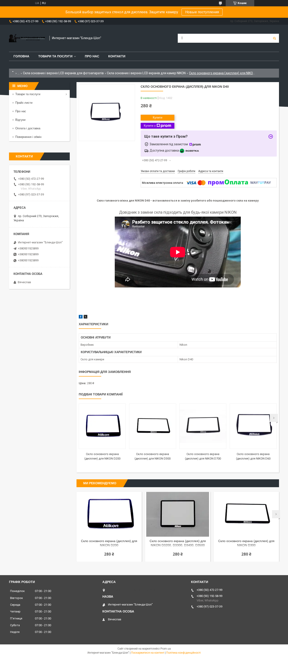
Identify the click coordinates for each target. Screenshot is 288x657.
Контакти (116, 56)
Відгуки (20, 119)
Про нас (92, 56)
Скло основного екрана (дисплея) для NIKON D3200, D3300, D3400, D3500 (178, 543)
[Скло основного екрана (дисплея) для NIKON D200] (102, 426)
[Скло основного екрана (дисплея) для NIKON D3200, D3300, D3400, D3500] (177, 514)
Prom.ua (165, 648)
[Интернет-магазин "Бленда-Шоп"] (27, 38)
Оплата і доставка (27, 128)
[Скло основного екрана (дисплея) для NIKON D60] (253, 426)
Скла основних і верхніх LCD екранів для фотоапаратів (63, 73)
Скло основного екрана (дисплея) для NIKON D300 (246, 543)
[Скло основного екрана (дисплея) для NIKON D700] (202, 426)
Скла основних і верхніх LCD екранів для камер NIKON (146, 73)
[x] (85, 317)
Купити (157, 117)
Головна (21, 56)
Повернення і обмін (28, 137)
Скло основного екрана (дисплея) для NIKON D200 (109, 543)
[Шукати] (274, 38)
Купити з (149, 125)
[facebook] (81, 317)
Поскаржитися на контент (147, 652)
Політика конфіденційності (183, 652)
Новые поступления (202, 12)
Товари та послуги (55, 56)
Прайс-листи (23, 102)
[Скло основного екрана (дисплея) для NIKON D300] (152, 426)
